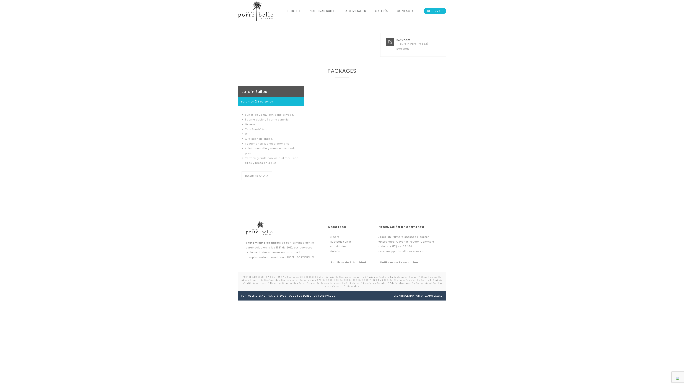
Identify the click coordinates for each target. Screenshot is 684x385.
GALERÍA (381, 11)
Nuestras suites (341, 241)
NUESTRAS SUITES (323, 11)
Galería (335, 251)
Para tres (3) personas (257, 101)
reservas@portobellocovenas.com (403, 251)
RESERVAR (435, 11)
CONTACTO (406, 11)
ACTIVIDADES (355, 11)
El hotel (335, 237)
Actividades (338, 246)
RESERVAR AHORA (256, 176)
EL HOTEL (294, 11)
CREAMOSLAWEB (432, 295)
